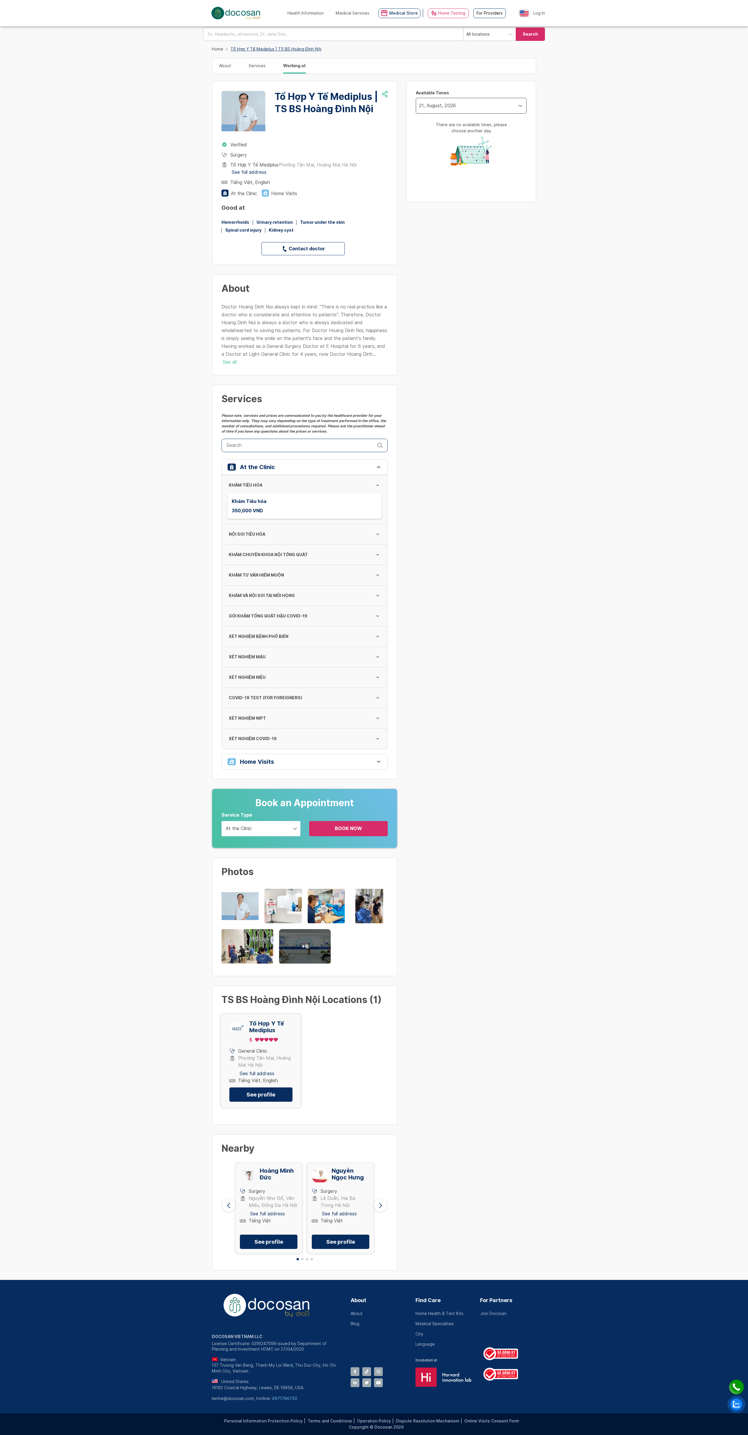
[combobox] (333, 34)
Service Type (236, 815)
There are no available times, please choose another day (471, 127)
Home (217, 49)
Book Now (348, 828)
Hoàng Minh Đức (277, 1174)
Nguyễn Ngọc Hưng (348, 1174)
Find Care (428, 1300)
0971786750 (284, 1398)
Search (530, 34)
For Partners (496, 1300)
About (358, 1300)
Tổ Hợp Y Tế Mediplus (266, 1027)
